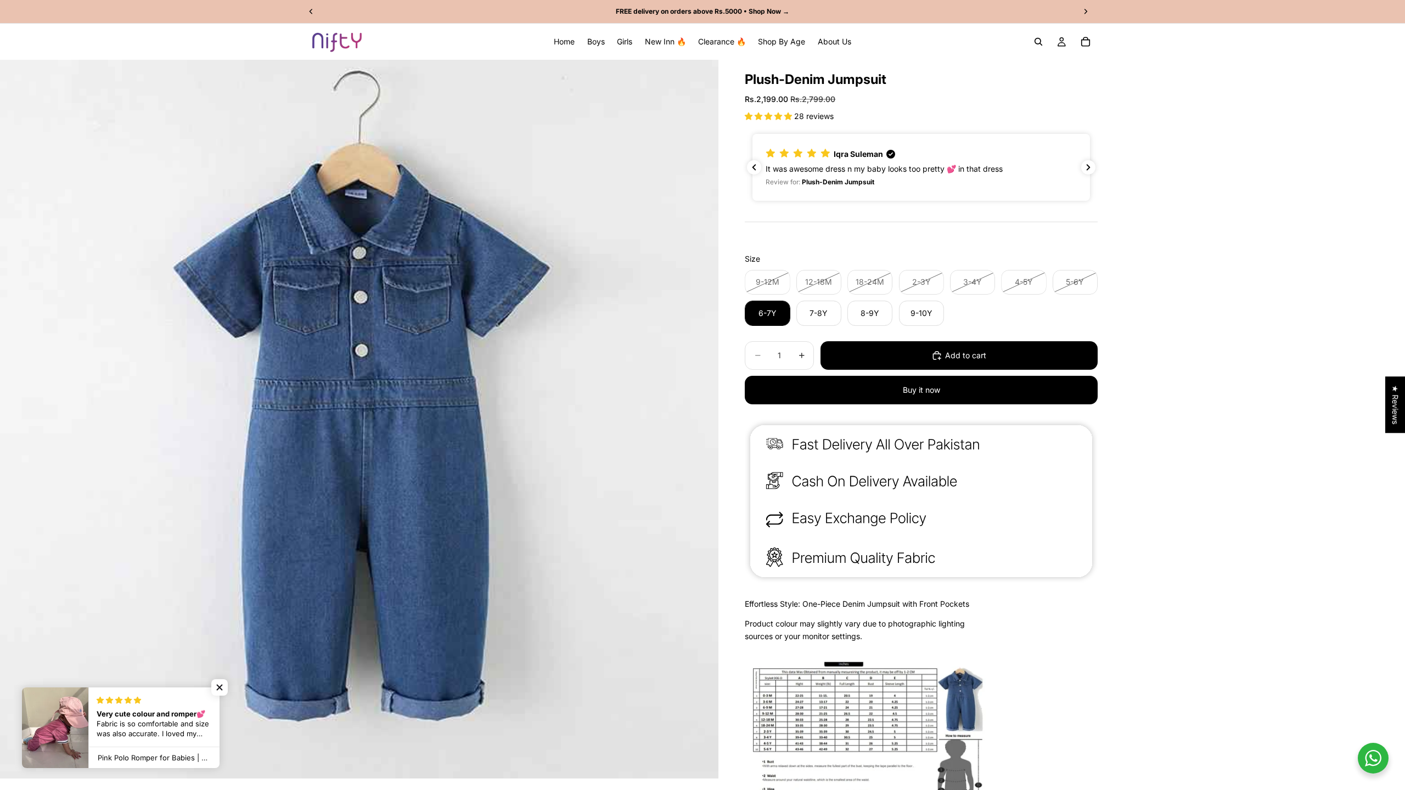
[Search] (1038, 42)
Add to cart (965, 355)
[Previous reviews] (754, 167)
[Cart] (1086, 42)
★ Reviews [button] (1395, 404)
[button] (769, 116)
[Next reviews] (1088, 167)
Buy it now (921, 389)
